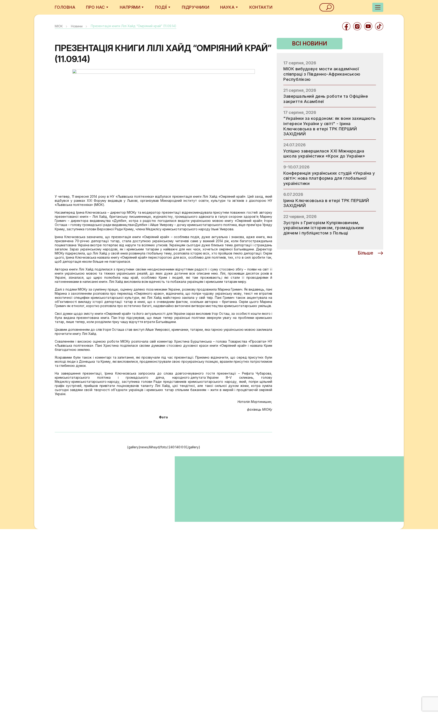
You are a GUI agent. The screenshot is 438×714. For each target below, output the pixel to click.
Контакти (260, 7)
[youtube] (368, 26)
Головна (65, 7)
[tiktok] (379, 26)
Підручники (195, 7)
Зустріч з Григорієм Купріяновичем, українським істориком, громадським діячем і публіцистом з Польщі (323, 227)
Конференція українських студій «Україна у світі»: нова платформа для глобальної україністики (329, 178)
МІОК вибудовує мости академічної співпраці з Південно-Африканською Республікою (321, 73)
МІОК (59, 26)
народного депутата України (195, 377)
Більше (365, 253)
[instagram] (357, 26)
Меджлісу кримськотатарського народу (87, 381)
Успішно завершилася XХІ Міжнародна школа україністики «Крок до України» (324, 154)
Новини (77, 26)
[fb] (346, 26)
